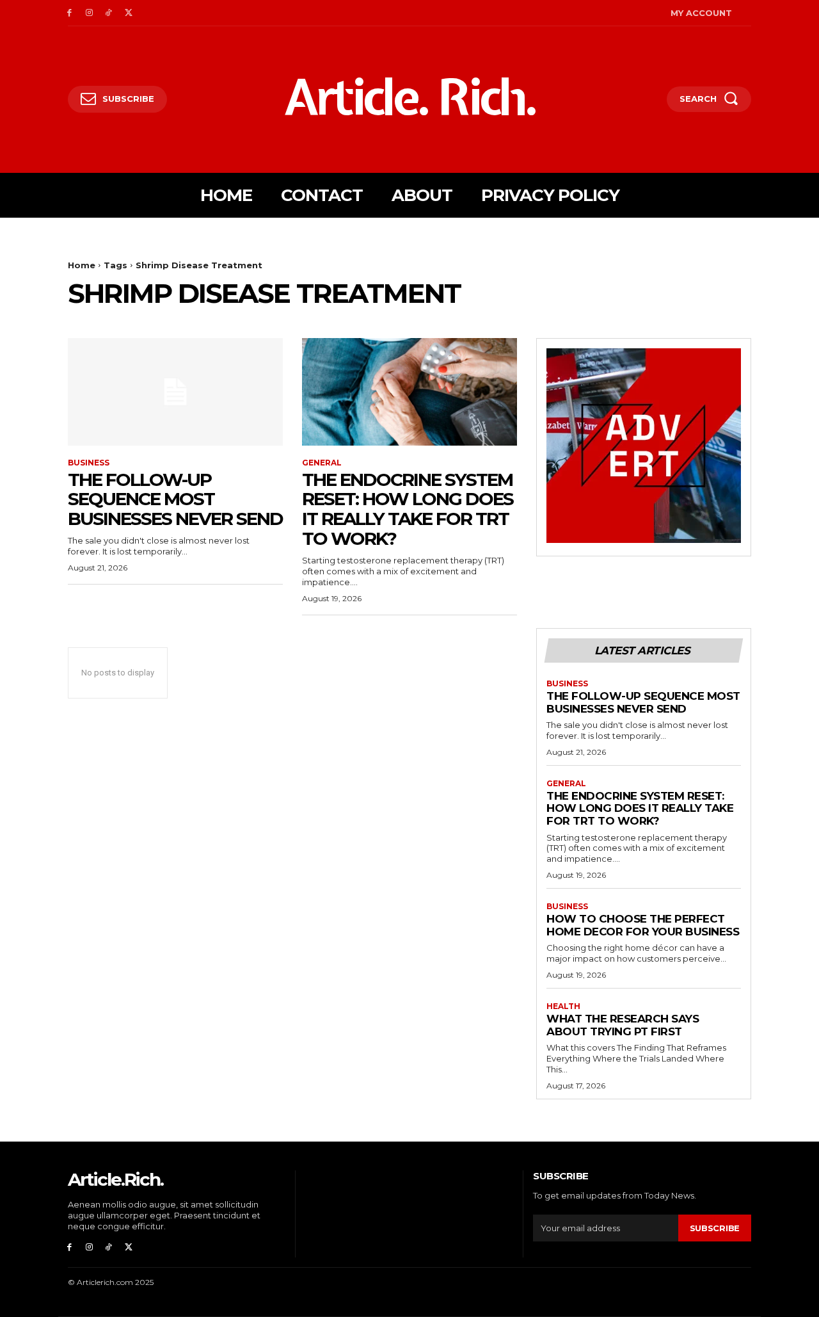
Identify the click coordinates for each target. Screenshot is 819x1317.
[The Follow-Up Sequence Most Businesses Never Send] (175, 392)
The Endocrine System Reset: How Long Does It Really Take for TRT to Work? (407, 509)
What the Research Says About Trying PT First (622, 1025)
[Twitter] (128, 13)
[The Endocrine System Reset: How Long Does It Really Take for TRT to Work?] (409, 392)
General (322, 462)
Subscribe (715, 1228)
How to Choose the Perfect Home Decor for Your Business (642, 925)
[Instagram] (89, 13)
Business (88, 462)
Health (563, 1006)
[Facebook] (69, 13)
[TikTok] (109, 13)
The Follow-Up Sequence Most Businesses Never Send (175, 499)
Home (81, 265)
